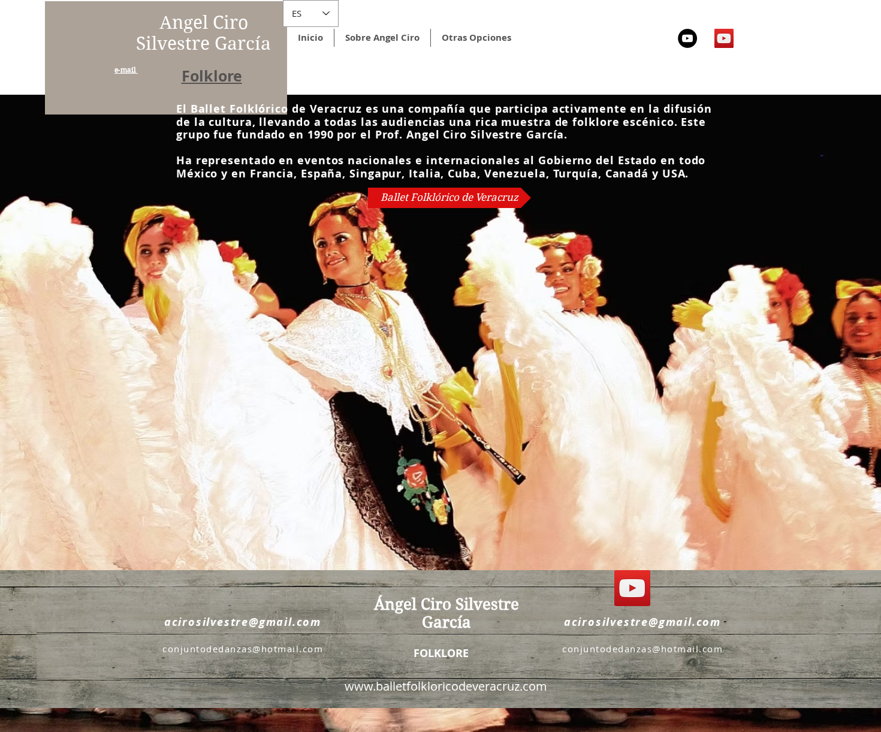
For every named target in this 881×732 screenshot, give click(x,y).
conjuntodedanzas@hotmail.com (242, 649)
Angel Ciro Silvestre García (203, 33)
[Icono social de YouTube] (724, 38)
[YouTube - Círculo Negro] (687, 38)
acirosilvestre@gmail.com (242, 621)
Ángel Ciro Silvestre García (446, 613)
